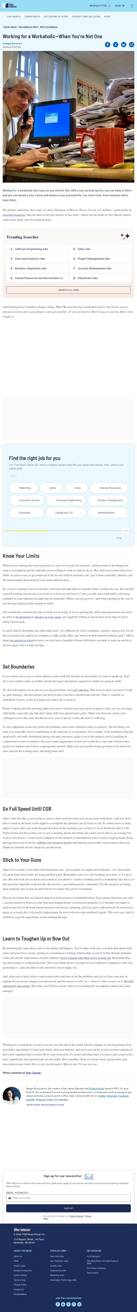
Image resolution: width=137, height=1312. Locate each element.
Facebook (123, 1096)
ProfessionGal (96, 1088)
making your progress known (54, 842)
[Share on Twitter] (115, 44)
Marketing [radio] (23, 488)
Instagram (112, 1096)
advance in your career (47, 617)
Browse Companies (23, 1270)
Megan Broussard (13, 43)
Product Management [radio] (108, 500)
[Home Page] (10, 6)
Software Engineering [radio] (66, 500)
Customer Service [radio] (27, 500)
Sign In (120, 5)
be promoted (23, 617)
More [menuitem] (107, 16)
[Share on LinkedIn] (123, 44)
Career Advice (10, 26)
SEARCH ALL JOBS (68, 290)
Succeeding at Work (28, 26)
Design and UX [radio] (62, 513)
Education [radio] (22, 513)
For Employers (93, 1256)
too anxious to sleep (22, 640)
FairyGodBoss (20, 1294)
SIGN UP (68, 1208)
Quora (50, 1099)
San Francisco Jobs (59, 1260)
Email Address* (17, 1192)
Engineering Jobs (58, 1270)
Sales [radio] (50, 488)
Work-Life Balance (48, 26)
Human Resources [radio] (108, 488)
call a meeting (80, 690)
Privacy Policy (20, 1284)
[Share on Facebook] (107, 44)
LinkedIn (30, 1099)
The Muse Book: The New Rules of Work (102, 1262)
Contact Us (19, 1289)
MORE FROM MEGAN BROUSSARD (45, 1105)
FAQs (16, 1260)
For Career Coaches (96, 1268)
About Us (18, 1256)
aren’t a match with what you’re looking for (85, 958)
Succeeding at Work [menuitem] (56, 16)
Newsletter (98, 5)
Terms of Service (76, 1216)
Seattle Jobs (55, 1265)
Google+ (63, 1099)
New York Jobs (57, 1256)
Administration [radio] (104, 513)
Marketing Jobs (57, 1275)
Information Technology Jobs (63, 1279)
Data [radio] (76, 488)
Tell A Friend (92, 1272)
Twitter (102, 1096)
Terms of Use (20, 1279)
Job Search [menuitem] (13, 16)
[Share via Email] (131, 44)
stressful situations (14, 215)
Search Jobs (19, 1265)
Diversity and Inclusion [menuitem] (86, 16)
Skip (119, 538)
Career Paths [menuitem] (32, 16)
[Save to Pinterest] (128, 57)
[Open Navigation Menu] (132, 5)
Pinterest (40, 1099)
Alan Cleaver (33, 1072)
